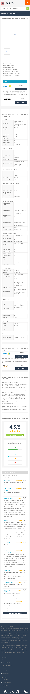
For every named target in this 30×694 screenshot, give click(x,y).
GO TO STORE (20, 89)
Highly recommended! (8, 551)
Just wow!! (7, 480)
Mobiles (4, 660)
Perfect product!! (8, 582)
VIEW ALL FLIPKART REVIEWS (15, 613)
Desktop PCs (5, 673)
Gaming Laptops (6, 670)
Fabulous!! (7, 542)
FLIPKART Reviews (9, 469)
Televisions (5, 685)
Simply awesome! (9, 498)
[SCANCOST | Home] (15, 3)
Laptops (4, 668)
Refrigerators (5, 688)
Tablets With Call (6, 662)
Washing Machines (6, 682)
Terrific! (6, 520)
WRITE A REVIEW (14, 435)
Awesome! (7, 570)
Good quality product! (7, 489)
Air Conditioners (6, 679)
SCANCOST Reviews (9, 472)
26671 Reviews (6, 477)
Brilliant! (6, 601)
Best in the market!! (7, 590)
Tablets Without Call (7, 665)
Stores (6, 81)
